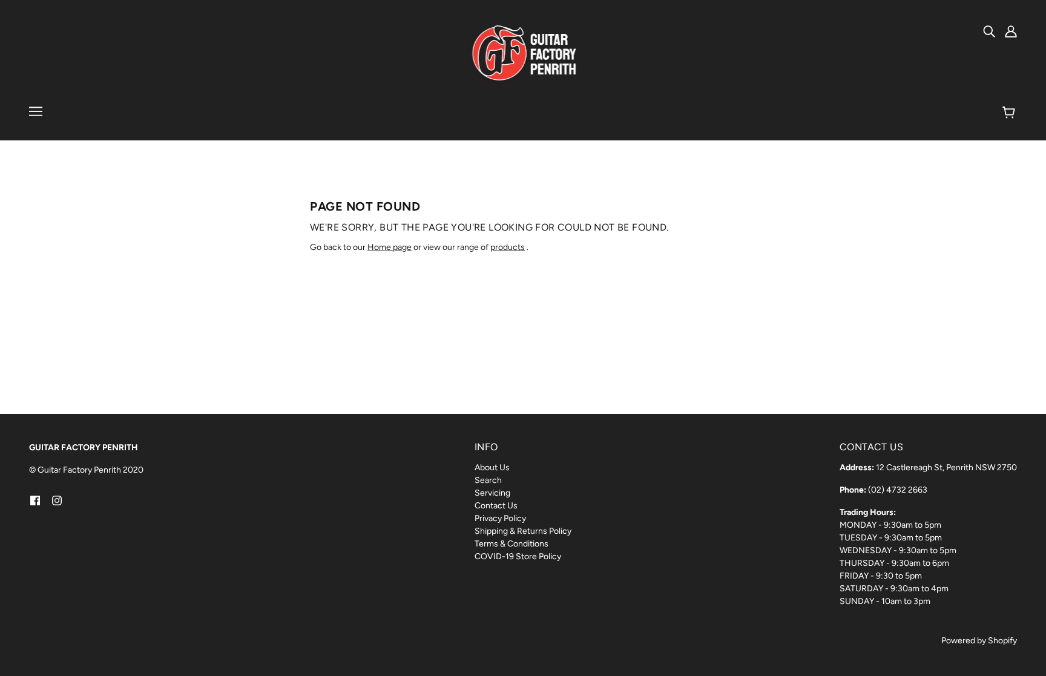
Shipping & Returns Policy (523, 531)
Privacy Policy (500, 518)
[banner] (523, 54)
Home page (389, 247)
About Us (492, 467)
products (507, 247)
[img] (989, 30)
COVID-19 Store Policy (518, 556)
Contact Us (496, 505)
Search (488, 480)
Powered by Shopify (979, 640)
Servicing (492, 493)
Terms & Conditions (511, 544)
